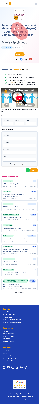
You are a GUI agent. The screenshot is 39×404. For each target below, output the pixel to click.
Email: (27, 120)
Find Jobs (6, 331)
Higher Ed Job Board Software (12, 319)
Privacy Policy (14, 394)
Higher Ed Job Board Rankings (12, 322)
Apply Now (19, 54)
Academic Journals (8, 341)
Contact (5, 353)
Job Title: (6, 149)
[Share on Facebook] (21, 59)
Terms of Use (23, 394)
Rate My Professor (8, 333)
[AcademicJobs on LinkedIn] (22, 367)
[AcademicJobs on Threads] (17, 367)
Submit (34, 170)
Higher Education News (10, 358)
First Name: (6, 120)
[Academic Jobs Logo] (7, 3)
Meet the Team (7, 351)
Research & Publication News (11, 361)
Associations (6, 339)
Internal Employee (8, 164)
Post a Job (6, 312)
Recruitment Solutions (9, 314)
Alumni (19, 164)
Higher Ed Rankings (8, 336)
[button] (36, 3)
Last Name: (18, 120)
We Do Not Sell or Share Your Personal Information (19, 396)
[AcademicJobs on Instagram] (13, 367)
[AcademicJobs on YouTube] (9, 367)
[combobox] (31, 3)
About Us (7, 348)
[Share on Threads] (26, 59)
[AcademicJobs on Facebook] (4, 367)
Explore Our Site (7, 356)
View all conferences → (20, 292)
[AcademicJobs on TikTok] (26, 367)
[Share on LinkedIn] (12, 59)
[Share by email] (31, 59)
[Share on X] (17, 59)
